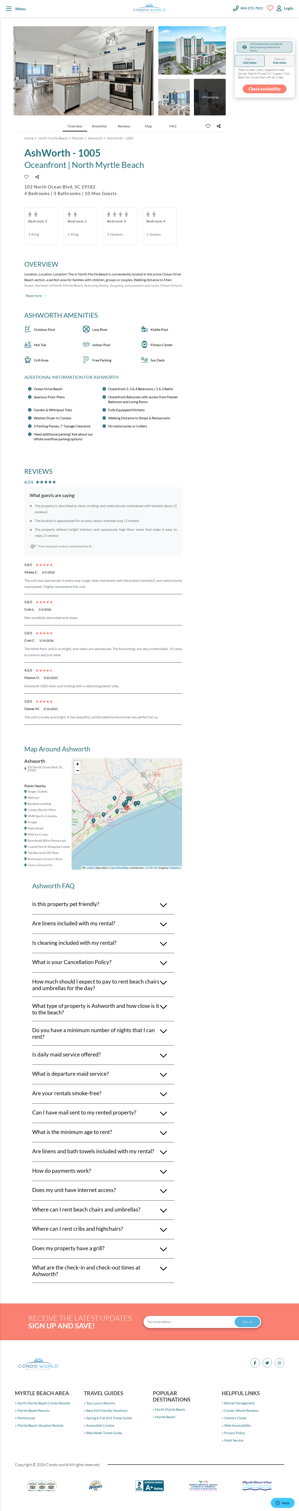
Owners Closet (235, 1418)
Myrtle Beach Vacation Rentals (40, 1425)
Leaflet (89, 867)
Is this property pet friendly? (65, 904)
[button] (93, 822)
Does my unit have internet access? (74, 1190)
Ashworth (95, 138)
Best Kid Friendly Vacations (107, 1410)
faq (172, 126)
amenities (99, 126)
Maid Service (233, 1440)
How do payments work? (61, 1170)
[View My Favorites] (270, 8)
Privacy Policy (234, 1433)
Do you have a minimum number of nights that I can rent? (93, 1033)
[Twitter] (267, 1362)
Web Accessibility (237, 1425)
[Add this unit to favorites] (207, 126)
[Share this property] (219, 126)
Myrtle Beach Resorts (33, 1410)
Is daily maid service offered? (66, 1054)
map (148, 126)
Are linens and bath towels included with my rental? (93, 1151)
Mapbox (176, 867)
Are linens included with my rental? (73, 923)
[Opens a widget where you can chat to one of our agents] (283, 1503)
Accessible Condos (100, 1425)
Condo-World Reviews (241, 1410)
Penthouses (26, 1418)
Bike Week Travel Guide (104, 1433)
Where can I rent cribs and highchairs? (77, 1228)
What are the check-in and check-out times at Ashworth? (86, 1270)
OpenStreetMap (119, 867)
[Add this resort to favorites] (26, 177)
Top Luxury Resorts (100, 1403)
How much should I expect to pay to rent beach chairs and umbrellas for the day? (95, 984)
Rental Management (239, 1403)
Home (28, 138)
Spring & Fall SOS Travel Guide (109, 1418)
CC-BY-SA (151, 867)
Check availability (265, 88)
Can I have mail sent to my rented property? (84, 1112)
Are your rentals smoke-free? (66, 1093)
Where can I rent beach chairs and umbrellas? (86, 1209)
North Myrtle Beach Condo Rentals (43, 1403)
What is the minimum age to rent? (72, 1131)
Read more (34, 295)
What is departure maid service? (70, 1073)
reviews (124, 126)
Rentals (78, 138)
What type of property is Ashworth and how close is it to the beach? (95, 1009)
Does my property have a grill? (68, 1248)
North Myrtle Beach (53, 138)
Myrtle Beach (165, 1417)
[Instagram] (279, 1362)
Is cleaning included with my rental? (74, 942)
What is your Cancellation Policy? (71, 962)
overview (75, 126)
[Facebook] (255, 1362)
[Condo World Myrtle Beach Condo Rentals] (149, 9)
